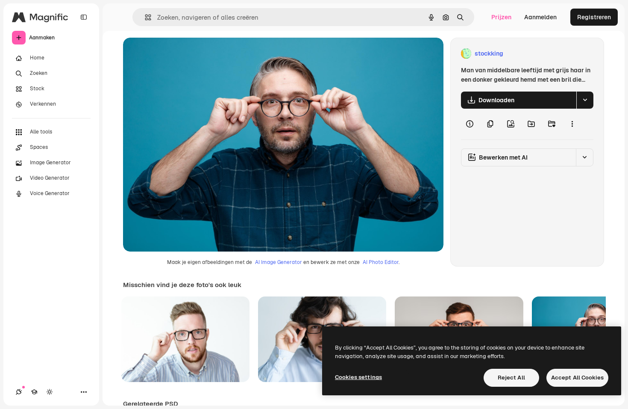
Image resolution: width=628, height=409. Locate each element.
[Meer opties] (572, 124)
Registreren (594, 17)
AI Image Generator (278, 262)
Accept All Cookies (577, 377)
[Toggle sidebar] (84, 17)
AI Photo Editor (381, 262)
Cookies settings (358, 377)
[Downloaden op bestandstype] (584, 100)
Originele (179, 54)
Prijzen (501, 17)
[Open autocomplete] (144, 17)
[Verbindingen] (19, 392)
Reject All (511, 377)
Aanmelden (540, 17)
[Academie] (34, 392)
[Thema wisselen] (49, 392)
